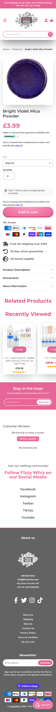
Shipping (28, 619)
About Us (28, 614)
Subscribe (44, 402)
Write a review (28, 438)
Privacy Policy (28, 632)
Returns (28, 623)
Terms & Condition (28, 637)
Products (17, 49)
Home (6, 49)
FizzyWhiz (15, 706)
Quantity (7, 170)
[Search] (50, 34)
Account (46, 20)
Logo (26, 20)
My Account (28, 641)
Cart (51, 20)
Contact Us (28, 628)
